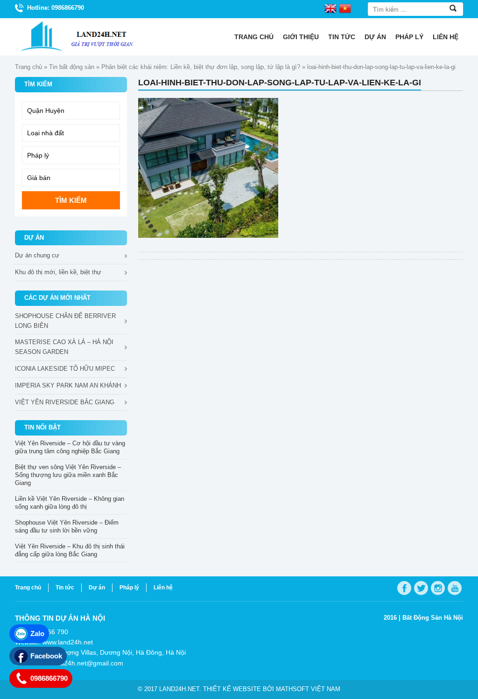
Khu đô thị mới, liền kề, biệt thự (58, 272)
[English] (330, 8)
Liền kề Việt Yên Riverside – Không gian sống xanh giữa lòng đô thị (69, 502)
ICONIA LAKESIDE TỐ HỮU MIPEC (65, 368)
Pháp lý (409, 37)
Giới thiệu (301, 37)
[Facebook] (404, 588)
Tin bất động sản (71, 66)
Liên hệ (445, 37)
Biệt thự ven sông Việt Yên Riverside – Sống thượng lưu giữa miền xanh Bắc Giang (68, 475)
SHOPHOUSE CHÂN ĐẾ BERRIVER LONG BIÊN (65, 320)
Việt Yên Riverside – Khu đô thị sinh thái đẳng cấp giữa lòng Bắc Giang (70, 550)
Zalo (37, 633)
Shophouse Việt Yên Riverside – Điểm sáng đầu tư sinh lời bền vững (67, 526)
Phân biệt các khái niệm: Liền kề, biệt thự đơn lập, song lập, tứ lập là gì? (200, 66)
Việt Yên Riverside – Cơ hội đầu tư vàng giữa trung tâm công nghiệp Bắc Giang (70, 447)
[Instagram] (438, 588)
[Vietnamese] (345, 8)
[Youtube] (455, 588)
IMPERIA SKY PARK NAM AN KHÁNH (68, 385)
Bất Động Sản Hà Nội (432, 617)
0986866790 (49, 678)
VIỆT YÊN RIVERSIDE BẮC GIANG (64, 402)
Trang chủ (254, 37)
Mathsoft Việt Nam (308, 688)
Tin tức (341, 37)
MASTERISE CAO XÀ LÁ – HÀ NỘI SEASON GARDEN (64, 347)
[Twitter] (421, 588)
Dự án (375, 37)
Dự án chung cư (37, 255)
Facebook (46, 656)
